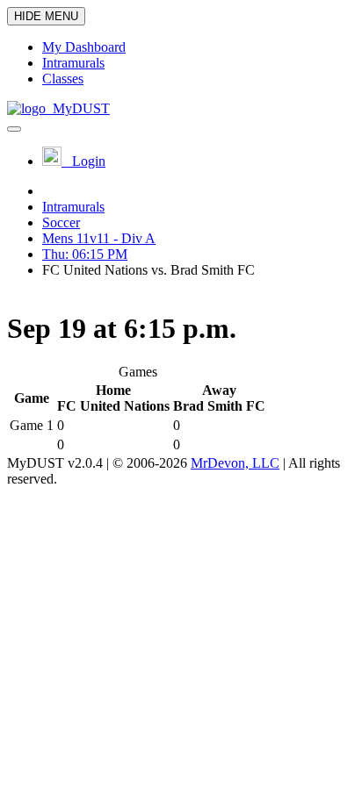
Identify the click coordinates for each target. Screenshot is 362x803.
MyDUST (78, 108)
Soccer (61, 222)
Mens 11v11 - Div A (99, 238)
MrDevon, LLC (235, 462)
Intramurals (73, 206)
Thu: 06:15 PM (84, 254)
